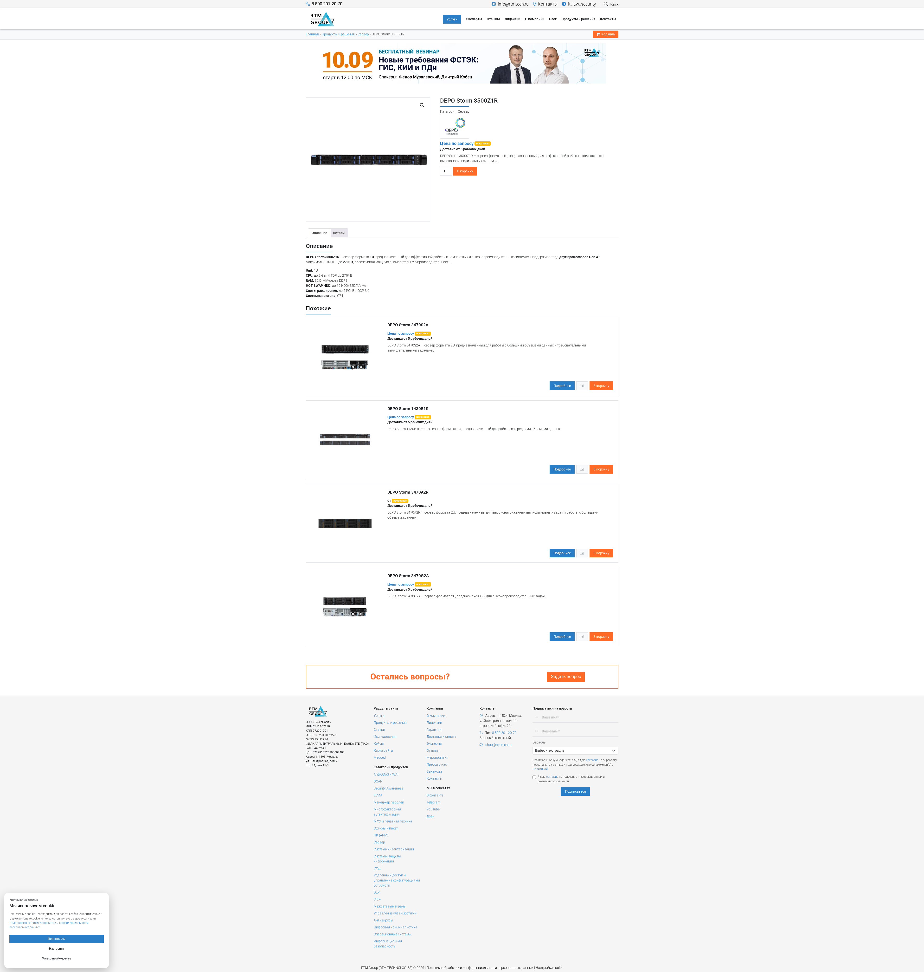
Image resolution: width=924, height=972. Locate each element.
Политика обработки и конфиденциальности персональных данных (479, 968)
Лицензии (434, 722)
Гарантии (434, 729)
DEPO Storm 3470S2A (407, 324)
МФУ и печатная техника (393, 821)
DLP (377, 892)
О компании (436, 716)
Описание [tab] (319, 233)
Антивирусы (383, 920)
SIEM (377, 899)
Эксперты (434, 743)
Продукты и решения (338, 34)
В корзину (465, 171)
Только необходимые (56, 958)
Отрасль (539, 742)
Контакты (548, 4)
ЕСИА (378, 795)
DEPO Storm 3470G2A (408, 575)
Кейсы (379, 743)
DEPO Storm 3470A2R (408, 492)
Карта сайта (383, 750)
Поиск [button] (613, 4)
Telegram (433, 802)
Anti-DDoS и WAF (386, 774)
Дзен (430, 816)
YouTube (433, 809)
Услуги (379, 716)
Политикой (540, 769)
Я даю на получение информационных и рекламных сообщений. (571, 779)
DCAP (378, 781)
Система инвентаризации (394, 849)
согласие (592, 760)
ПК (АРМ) (381, 835)
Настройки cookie (549, 968)
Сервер (363, 34)
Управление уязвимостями (395, 913)
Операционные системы (392, 934)
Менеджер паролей (389, 802)
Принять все (56, 938)
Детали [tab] (339, 233)
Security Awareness (388, 788)
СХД (377, 868)
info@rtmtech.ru (513, 4)
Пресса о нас (437, 764)
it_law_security (581, 4)
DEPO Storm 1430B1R (408, 408)
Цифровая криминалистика (395, 927)
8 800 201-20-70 (327, 3)
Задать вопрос (566, 676)
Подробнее (562, 386)
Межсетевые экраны (390, 906)
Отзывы (433, 750)
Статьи (379, 729)
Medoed (380, 757)
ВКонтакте (435, 795)
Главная (312, 34)
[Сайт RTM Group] (322, 19)
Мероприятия (437, 757)
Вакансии (434, 771)
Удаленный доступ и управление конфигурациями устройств (397, 880)
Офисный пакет (386, 828)
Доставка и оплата (441, 736)
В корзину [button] (601, 386)
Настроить (56, 948)
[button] (422, 105)
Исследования (385, 736)
